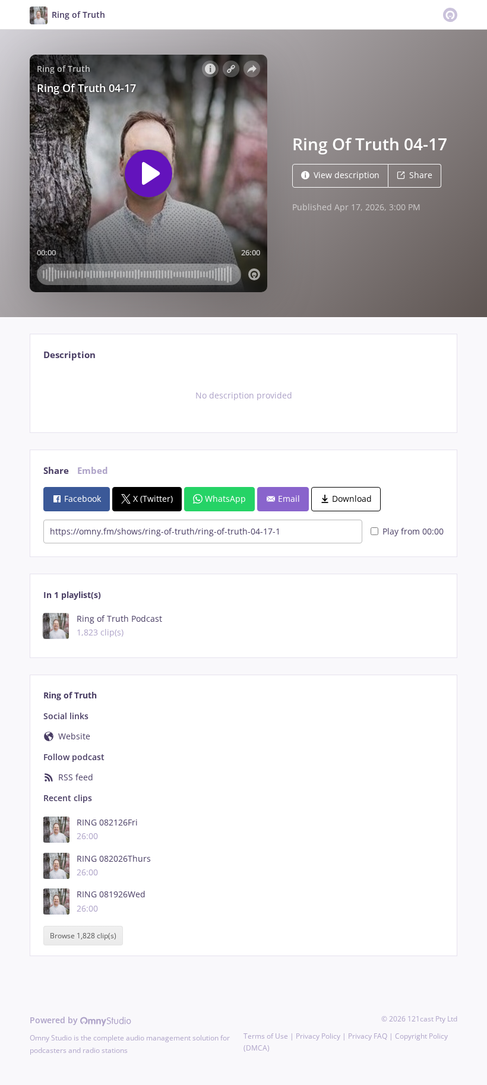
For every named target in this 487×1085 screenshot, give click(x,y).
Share (420, 175)
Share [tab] (56, 470)
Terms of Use (266, 1036)
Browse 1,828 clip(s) (83, 936)
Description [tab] (69, 355)
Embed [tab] (92, 470)
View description (347, 175)
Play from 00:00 (413, 531)
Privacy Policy (318, 1036)
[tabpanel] (243, 395)
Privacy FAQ (367, 1036)
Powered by (55, 1020)
